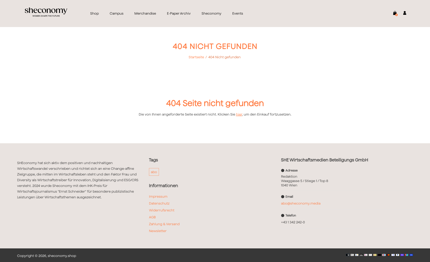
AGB (152, 217)
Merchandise (145, 13)
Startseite (196, 57)
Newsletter (158, 231)
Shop (94, 13)
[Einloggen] (403, 13)
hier (239, 114)
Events (237, 13)
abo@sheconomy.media (300, 203)
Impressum (158, 196)
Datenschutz (159, 203)
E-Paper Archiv (179, 13)
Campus (116, 13)
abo (154, 172)
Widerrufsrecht (161, 210)
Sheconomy (211, 13)
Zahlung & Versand (164, 224)
